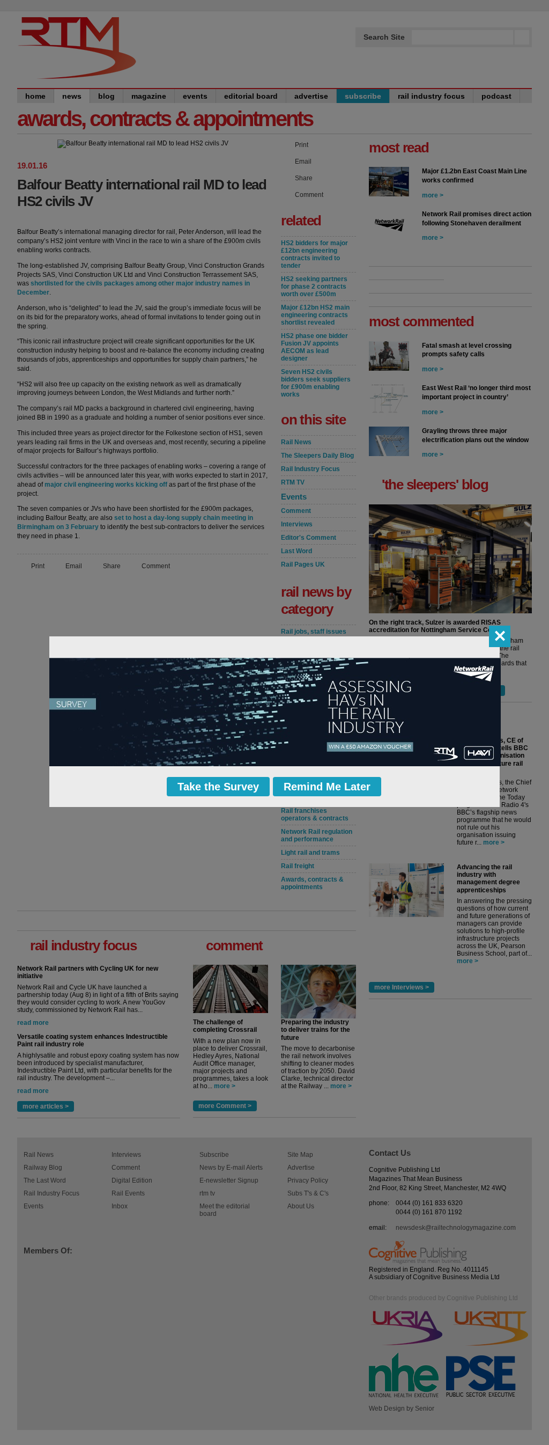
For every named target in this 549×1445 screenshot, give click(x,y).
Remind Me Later (327, 787)
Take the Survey (218, 787)
